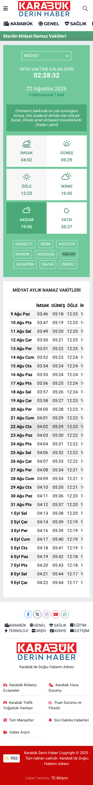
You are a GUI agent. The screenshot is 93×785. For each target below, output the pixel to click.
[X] (37, 614)
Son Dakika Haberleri (71, 720)
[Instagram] (46, 614)
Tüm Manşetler (21, 720)
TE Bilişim (59, 778)
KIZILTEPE (67, 244)
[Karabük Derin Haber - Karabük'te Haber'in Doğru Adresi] (44, 8)
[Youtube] (56, 614)
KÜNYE (60, 631)
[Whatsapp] (65, 614)
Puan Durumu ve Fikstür (65, 705)
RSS (14, 758)
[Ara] (85, 8)
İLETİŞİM (81, 631)
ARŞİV (41, 631)
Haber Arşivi (19, 732)
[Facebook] (28, 614)
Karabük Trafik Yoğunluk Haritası (18, 705)
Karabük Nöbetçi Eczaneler (20, 688)
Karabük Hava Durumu (63, 688)
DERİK (46, 244)
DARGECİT (24, 244)
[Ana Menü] (5, 8)
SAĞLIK (77, 23)
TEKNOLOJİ (18, 631)
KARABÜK (20, 23)
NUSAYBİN (25, 264)
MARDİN (22, 254)
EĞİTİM (80, 625)
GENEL (51, 23)
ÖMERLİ (68, 264)
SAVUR (48, 264)
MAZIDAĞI (46, 254)
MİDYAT (69, 254)
